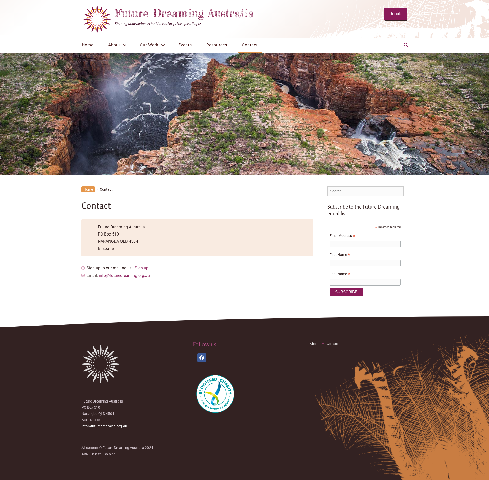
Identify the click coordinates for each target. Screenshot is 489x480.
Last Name (340, 274)
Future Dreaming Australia (184, 13)
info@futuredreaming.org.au (124, 275)
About (114, 45)
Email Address (342, 236)
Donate (395, 13)
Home (87, 45)
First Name (340, 255)
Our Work (149, 45)
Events (185, 45)
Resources (216, 45)
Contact (250, 45)
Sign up (141, 268)
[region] (244, 114)
